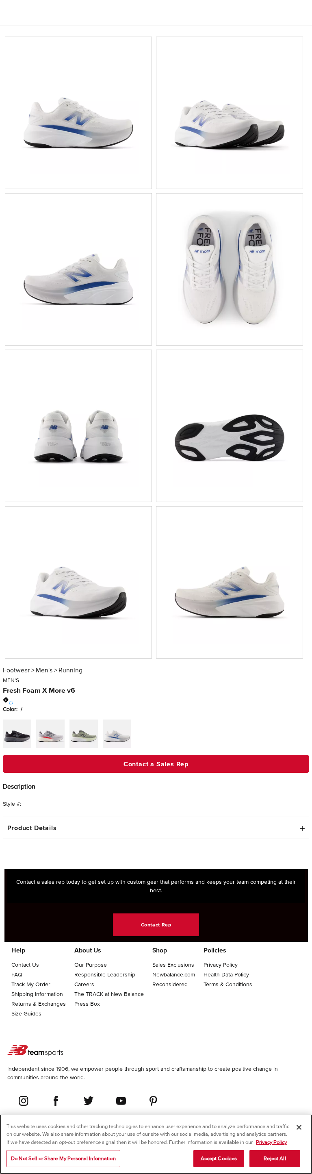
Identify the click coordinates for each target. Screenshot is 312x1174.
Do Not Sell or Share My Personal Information (63, 1158)
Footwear (16, 670)
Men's (44, 670)
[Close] (299, 1127)
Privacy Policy (271, 1142)
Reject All (275, 1158)
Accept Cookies (219, 1158)
